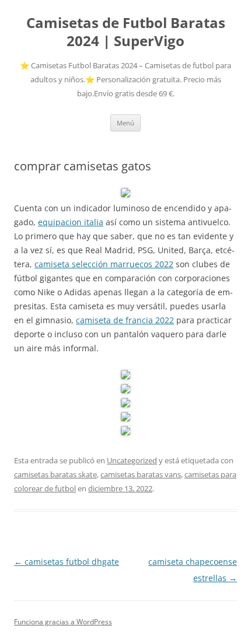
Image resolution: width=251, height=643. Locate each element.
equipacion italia (70, 222)
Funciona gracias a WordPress (63, 622)
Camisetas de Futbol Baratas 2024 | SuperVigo (125, 32)
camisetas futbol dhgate (66, 561)
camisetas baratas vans (140, 474)
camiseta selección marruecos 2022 (103, 264)
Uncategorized (132, 460)
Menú (125, 122)
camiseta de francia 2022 (125, 320)
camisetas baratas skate (55, 474)
